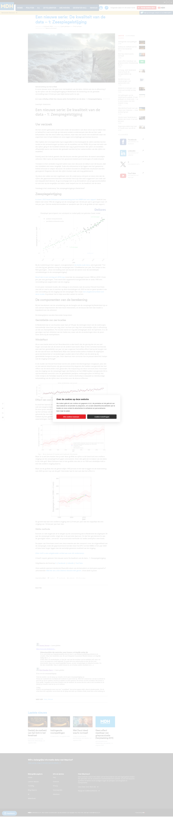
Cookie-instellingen (102, 417)
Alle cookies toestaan (71, 417)
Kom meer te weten (63, 411)
